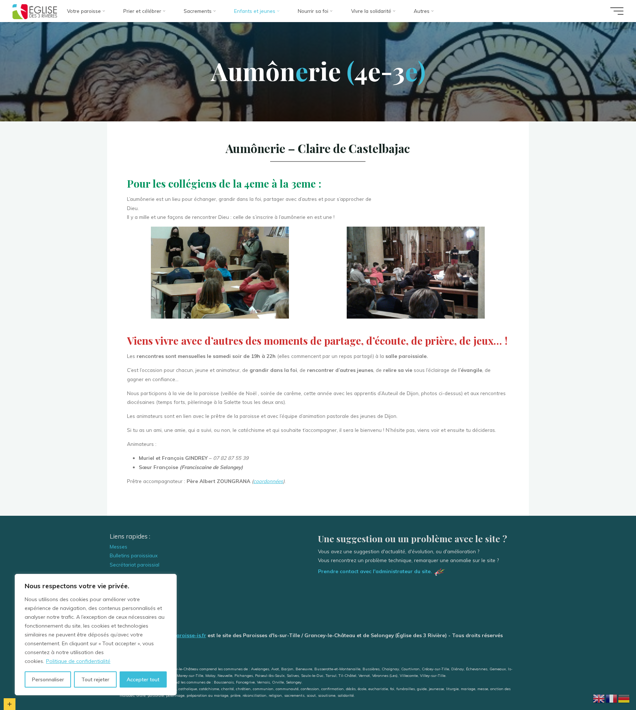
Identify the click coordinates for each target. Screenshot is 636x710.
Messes (118, 546)
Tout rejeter (95, 679)
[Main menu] (616, 11)
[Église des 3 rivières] (35, 11)
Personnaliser (48, 679)
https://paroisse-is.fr (181, 635)
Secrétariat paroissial (134, 564)
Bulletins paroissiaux (134, 555)
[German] (624, 698)
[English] (599, 698)
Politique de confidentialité (78, 661)
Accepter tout (143, 679)
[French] (611, 698)
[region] (96, 634)
